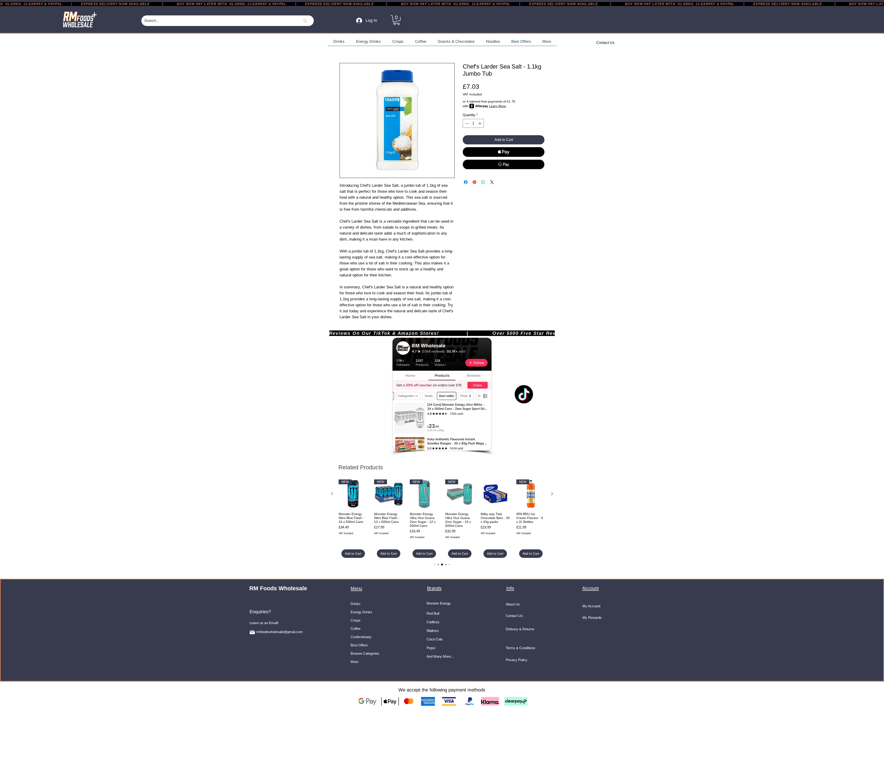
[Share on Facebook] (465, 182)
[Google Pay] (503, 164)
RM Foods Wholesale (278, 588)
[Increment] (480, 123)
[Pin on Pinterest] (474, 182)
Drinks (356, 604)
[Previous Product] (332, 493)
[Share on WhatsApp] (483, 182)
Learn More (497, 106)
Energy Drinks (361, 612)
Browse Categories (365, 653)
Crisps (356, 620)
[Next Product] (552, 493)
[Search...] (305, 20)
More (354, 662)
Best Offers (359, 645)
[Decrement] (466, 123)
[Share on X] (492, 182)
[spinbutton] (473, 123)
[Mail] (252, 632)
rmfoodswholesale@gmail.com (279, 632)
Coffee (356, 629)
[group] (442, 518)
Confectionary (361, 637)
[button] (396, 20)
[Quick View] (495, 493)
